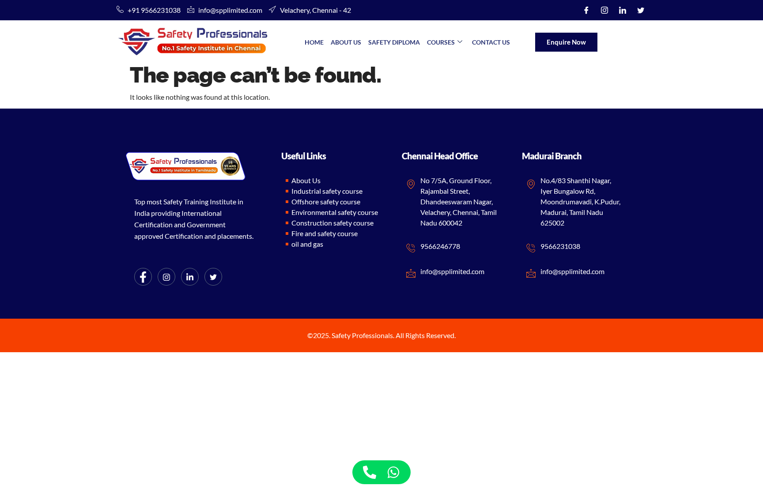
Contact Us (491, 42)
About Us (346, 42)
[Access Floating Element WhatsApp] (393, 472)
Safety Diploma (394, 42)
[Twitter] (640, 10)
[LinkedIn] (622, 10)
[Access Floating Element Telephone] (370, 472)
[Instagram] (604, 10)
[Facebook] (586, 10)
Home (314, 42)
